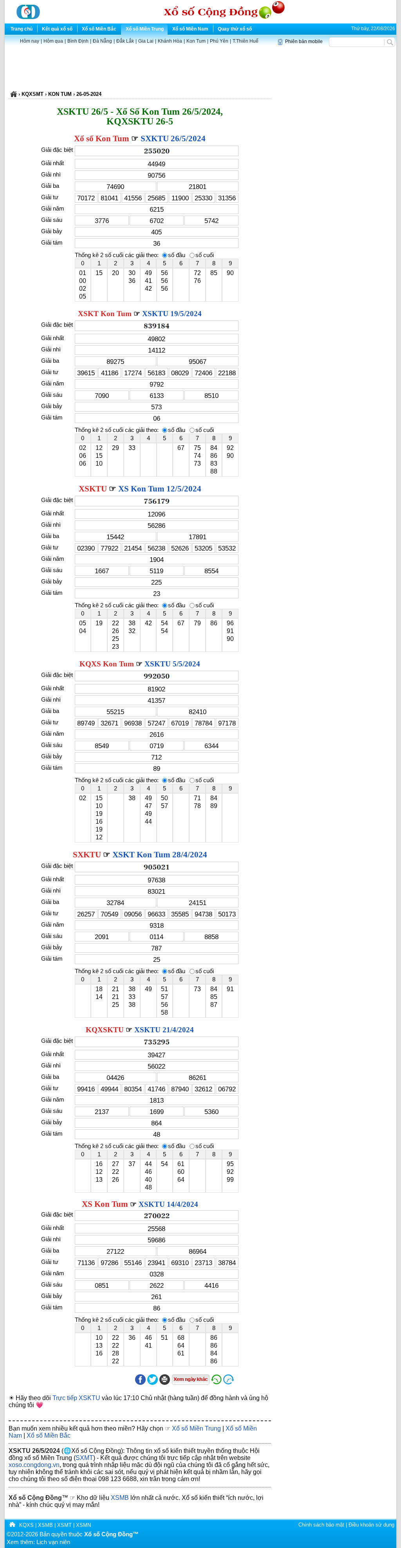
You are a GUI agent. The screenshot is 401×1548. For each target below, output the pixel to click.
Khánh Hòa (170, 41)
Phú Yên (219, 41)
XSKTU (93, 488)
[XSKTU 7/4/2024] (216, 1383)
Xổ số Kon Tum (101, 138)
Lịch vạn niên (53, 1542)
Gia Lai (146, 41)
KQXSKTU (105, 1030)
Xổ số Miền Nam (190, 29)
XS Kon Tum (105, 1204)
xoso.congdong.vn (34, 1465)
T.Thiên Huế (245, 41)
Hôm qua (53, 41)
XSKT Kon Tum (105, 314)
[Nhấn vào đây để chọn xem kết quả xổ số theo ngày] (191, 1379)
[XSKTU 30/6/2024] (246, 1383)
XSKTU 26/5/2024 (34, 1450)
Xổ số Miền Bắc (99, 29)
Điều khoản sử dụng (371, 1525)
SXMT (84, 1457)
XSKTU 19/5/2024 (172, 314)
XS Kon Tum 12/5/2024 (159, 488)
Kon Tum (196, 41)
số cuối (204, 255)
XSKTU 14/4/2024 (168, 1204)
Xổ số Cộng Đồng (35, 1497)
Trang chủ (22, 29)
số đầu (176, 255)
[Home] (12, 1525)
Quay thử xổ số (235, 29)
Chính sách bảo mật (321, 1525)
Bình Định (78, 41)
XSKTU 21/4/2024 (164, 1030)
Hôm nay (29, 41)
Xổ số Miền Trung (145, 29)
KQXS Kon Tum (106, 664)
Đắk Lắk (125, 41)
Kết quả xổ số (57, 29)
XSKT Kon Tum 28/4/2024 (159, 854)
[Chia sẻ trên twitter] (152, 1383)
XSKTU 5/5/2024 (172, 664)
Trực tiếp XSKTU (76, 1398)
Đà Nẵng (102, 41)
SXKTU (87, 854)
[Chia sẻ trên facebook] (140, 1383)
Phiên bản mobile (304, 41)
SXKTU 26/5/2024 (173, 138)
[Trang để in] (165, 1383)
